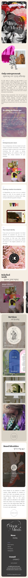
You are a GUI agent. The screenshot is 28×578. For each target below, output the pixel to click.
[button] (24, 41)
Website (9, 546)
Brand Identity (11, 544)
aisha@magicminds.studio (14, 566)
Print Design (10, 548)
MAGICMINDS (8, 5)
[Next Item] (24, 297)
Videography (10, 550)
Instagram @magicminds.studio (14, 568)
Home (9, 542)
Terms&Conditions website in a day (14, 569)
